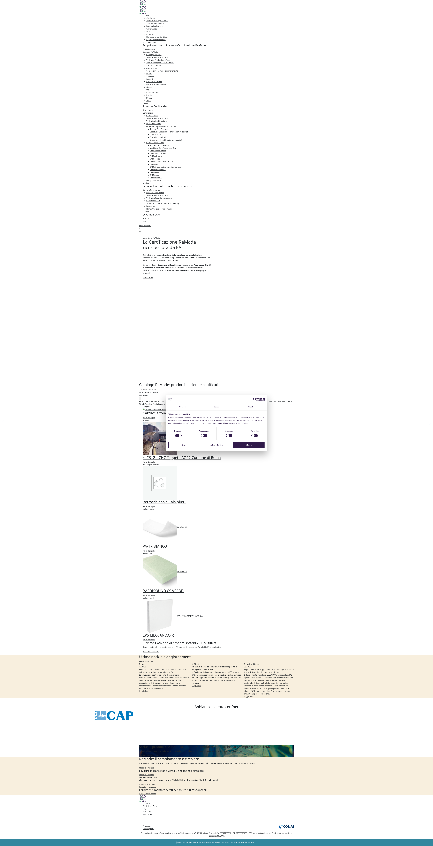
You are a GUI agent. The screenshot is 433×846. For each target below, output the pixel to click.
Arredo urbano (152, 68)
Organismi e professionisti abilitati (161, 126)
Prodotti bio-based (154, 81)
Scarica (146, 218)
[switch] (204, 435)
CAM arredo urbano (158, 153)
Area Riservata (145, 225)
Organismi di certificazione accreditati (166, 140)
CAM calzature (156, 156)
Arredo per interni (147, 401)
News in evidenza (251, 664)
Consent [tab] (182, 407)
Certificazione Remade (148, 755)
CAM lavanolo (156, 178)
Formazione (151, 206)
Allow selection (217, 445)
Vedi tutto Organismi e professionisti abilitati (169, 132)
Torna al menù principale (157, 20)
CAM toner (154, 175)
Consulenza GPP (153, 201)
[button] (430, 423)
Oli (147, 90)
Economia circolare (154, 26)
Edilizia (149, 73)
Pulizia (149, 95)
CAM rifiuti (154, 164)
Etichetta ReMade (153, 123)
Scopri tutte (148, 110)
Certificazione (148, 113)
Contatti (146, 803)
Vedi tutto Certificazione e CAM (163, 148)
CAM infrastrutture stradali (161, 161)
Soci (148, 31)
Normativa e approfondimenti (159, 209)
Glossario (147, 811)
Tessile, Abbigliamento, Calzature (160, 63)
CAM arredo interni (158, 150)
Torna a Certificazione (159, 129)
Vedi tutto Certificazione (156, 121)
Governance (151, 29)
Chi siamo (147, 15)
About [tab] (250, 407)
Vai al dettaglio (149, 417)
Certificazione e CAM (155, 142)
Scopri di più (148, 277)
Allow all (249, 445)
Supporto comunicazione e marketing (162, 203)
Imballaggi (150, 76)
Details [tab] (216, 407)
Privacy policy (148, 826)
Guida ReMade (149, 49)
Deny (184, 445)
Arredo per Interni (154, 65)
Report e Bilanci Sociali (156, 39)
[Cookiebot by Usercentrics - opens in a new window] (255, 399)
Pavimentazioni (152, 92)
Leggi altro (143, 691)
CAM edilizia (155, 159)
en (140, 231)
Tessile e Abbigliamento (155, 404)
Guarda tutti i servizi (147, 793)
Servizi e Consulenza (151, 190)
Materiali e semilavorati (156, 84)
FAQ (144, 809)
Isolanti (149, 79)
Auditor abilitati (156, 134)
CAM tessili (154, 172)
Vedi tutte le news (146, 661)
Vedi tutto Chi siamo (155, 23)
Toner (148, 100)
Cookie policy (148, 828)
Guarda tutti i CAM (147, 784)
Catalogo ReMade (150, 52)
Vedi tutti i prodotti (151, 651)
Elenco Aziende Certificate (157, 37)
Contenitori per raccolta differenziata (162, 71)
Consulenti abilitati (158, 137)
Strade (149, 98)
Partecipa (150, 34)
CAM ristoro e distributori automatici (165, 167)
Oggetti (149, 87)
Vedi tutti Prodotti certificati (158, 60)
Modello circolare (146, 774)
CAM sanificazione (158, 169)
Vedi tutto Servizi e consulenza (159, 198)
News (145, 221)
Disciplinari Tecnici (154, 180)
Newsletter (147, 814)
